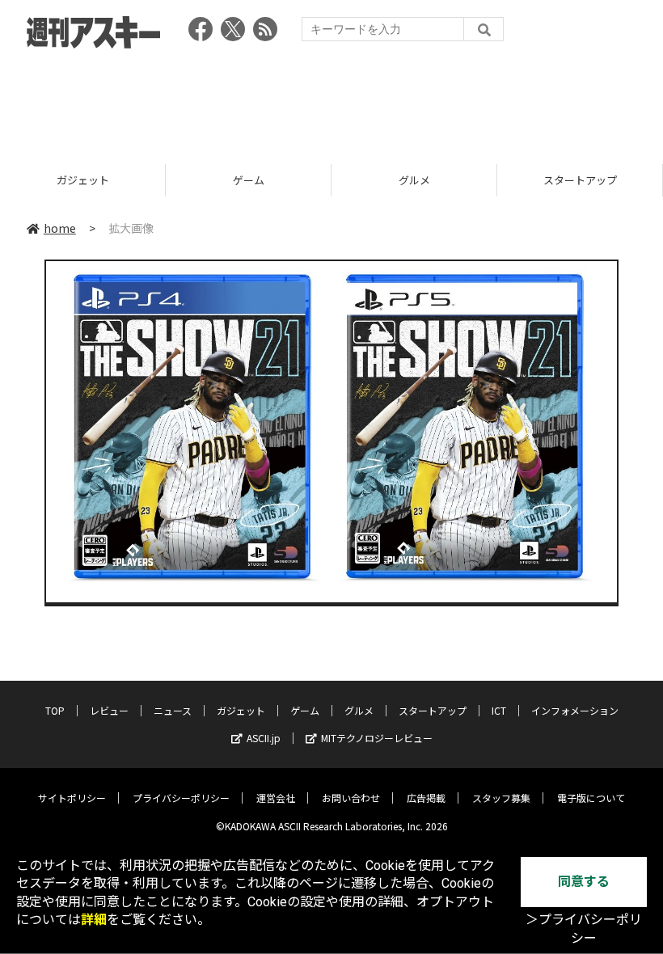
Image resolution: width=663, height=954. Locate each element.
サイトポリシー (72, 797)
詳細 (94, 919)
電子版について (591, 797)
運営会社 (275, 797)
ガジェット (83, 180)
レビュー (109, 710)
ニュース (173, 710)
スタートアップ (580, 180)
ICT (499, 710)
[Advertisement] (331, 101)
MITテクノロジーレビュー (377, 738)
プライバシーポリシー (181, 797)
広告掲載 (426, 797)
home (60, 228)
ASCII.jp (264, 738)
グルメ (414, 180)
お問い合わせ (351, 797)
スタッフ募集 (501, 797)
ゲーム (248, 180)
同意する (584, 881)
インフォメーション (575, 710)
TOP (55, 710)
